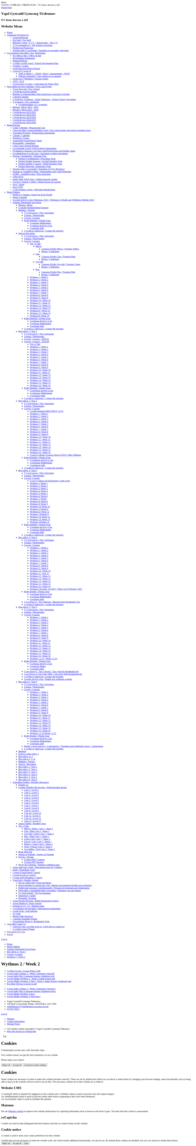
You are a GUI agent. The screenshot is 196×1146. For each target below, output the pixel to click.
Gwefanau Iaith (37, 228)
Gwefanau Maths (37, 666)
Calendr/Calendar (21, 97)
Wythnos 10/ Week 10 (40, 506)
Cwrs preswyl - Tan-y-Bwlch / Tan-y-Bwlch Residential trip (51, 671)
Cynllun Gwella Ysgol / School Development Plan (35, 63)
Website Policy (13, 1024)
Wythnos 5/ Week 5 (39, 493)
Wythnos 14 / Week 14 (40, 380)
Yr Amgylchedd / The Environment (34, 893)
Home (9, 32)
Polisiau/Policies (20, 61)
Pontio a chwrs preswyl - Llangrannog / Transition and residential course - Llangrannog (63, 746)
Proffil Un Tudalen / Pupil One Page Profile (32, 195)
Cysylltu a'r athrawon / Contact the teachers (43, 329)
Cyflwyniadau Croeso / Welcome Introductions (34, 189)
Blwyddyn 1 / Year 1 (27, 331)
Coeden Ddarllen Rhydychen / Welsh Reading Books (42, 787)
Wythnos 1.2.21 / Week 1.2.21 (43, 658)
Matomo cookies (15, 1111)
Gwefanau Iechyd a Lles (41, 225)
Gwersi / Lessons (32, 218)
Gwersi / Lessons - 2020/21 (36, 339)
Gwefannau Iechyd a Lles (41, 390)
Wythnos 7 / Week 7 (39, 292)
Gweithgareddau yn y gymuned (32, 104)
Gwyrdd (39, 262)
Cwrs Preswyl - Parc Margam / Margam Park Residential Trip (52, 602)
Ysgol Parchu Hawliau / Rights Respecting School (35, 901)
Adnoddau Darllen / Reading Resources (31, 782)
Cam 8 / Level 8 (31, 808)
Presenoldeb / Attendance (24, 143)
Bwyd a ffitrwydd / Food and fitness (34, 883)
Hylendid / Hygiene (27, 898)
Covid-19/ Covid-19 (22, 71)
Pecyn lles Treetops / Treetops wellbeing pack (39, 865)
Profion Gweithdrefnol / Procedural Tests (37, 158)
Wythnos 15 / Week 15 (40, 313)
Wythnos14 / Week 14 (40, 311)
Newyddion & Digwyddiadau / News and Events (29, 86)
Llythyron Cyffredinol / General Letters (30, 79)
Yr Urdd (16, 914)
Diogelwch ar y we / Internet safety (28, 906)
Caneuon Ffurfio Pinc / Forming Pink (58, 272)
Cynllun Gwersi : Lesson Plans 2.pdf (23, 971)
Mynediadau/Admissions (24, 58)
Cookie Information (16, 1021)
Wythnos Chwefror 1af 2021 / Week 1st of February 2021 (56, 589)
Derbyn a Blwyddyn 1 (28, 754)
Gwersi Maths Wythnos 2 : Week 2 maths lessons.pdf (31, 979)
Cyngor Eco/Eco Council (24, 875)
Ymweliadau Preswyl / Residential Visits (31, 921)
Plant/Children (13, 192)
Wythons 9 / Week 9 (39, 298)
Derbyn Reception (26, 233)
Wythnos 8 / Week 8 (39, 295)
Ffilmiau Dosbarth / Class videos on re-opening (39, 76)
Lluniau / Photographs (34, 215)
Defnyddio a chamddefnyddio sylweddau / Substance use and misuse (49, 890)
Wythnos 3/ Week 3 (39, 488)
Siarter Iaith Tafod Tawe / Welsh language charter (35, 179)
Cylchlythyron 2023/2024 (24, 117)
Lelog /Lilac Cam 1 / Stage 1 (37, 839)
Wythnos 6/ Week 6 (39, 496)
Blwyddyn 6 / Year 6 (27, 682)
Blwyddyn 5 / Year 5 (27, 607)
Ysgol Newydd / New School (26, 89)
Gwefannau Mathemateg (41, 393)
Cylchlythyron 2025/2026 (24, 122)
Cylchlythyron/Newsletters (25, 91)
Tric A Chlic (35, 244)
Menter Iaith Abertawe (23, 916)
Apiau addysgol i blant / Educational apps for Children (37, 867)
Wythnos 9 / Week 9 (39, 367)
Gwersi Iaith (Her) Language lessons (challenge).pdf (30, 976)
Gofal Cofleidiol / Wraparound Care (29, 128)
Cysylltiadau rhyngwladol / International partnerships (37, 908)
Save (26, 1143)
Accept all (17, 1065)
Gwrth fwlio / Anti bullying (25, 911)
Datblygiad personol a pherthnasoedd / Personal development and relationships (54, 888)
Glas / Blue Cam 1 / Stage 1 (36, 831)
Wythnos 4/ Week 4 (39, 491)
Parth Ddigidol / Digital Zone (37, 220)
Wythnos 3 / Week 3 (39, 282)
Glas (38, 254)
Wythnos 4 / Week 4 (39, 285)
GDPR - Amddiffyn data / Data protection (32, 174)
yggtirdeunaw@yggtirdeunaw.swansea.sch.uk (27, 1006)
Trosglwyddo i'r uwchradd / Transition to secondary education (41, 50)
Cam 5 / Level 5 (31, 800)
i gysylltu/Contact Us (16, 924)
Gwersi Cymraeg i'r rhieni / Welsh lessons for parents (37, 182)
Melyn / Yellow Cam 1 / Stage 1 (38, 828)
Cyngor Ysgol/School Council (26, 872)
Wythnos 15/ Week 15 (40, 519)
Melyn (38, 246)
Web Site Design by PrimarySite (21, 1031)
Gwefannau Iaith (37, 396)
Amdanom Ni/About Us (18, 35)
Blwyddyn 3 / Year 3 (27, 470)
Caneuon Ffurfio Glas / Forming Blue (58, 256)
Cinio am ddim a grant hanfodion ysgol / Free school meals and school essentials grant (52, 130)
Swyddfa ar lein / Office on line (27, 55)
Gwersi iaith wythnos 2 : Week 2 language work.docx (31, 989)
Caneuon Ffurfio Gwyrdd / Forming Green (60, 264)
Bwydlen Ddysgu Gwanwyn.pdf (22, 984)
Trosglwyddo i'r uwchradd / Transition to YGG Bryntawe (39, 169)
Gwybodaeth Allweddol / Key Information (26, 53)
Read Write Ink (25, 852)
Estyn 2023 (18, 187)
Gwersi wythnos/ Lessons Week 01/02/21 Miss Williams (55, 455)
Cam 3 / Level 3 (31, 795)
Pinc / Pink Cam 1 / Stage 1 (36, 836)
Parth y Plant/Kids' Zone (24, 870)
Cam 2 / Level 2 (31, 792)
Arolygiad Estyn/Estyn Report (26, 68)
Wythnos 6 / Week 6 (39, 290)
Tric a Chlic (35, 344)
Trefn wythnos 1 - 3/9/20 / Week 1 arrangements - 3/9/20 (44, 73)
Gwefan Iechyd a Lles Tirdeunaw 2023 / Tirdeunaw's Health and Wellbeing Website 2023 (53, 200)
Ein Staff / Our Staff (22, 40)
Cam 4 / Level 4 (31, 798)
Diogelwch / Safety (27, 895)
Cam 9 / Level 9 (31, 810)
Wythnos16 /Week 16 (39, 316)
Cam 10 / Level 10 (32, 813)
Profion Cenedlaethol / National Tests (29, 156)
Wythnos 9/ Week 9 (39, 504)
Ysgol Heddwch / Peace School (27, 903)
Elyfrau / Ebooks (26, 857)
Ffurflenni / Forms (21, 138)
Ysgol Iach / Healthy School (25, 880)
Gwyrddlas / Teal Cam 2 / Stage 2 (39, 849)
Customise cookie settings (35, 1065)
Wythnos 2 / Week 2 (39, 280)
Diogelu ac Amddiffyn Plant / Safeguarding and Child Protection (42, 171)
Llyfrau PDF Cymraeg (34, 859)
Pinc (38, 269)
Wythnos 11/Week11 (39, 509)
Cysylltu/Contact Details (24, 929)
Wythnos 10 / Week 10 (40, 300)
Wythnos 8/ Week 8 (39, 501)
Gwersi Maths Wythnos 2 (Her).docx (23, 996)
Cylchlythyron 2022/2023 (24, 115)
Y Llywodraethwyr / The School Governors (32, 45)
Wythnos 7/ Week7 (38, 499)
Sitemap (10, 1019)
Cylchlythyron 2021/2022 (24, 112)
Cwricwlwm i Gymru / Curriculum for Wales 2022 (36, 84)
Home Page (6, 7)
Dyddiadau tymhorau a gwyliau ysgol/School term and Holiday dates (44, 151)
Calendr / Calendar (21, 135)
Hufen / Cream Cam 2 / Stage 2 (38, 844)
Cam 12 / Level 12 (32, 818)
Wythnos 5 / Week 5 (39, 287)
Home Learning (20, 197)
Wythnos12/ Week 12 (39, 512)
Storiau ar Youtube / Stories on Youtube (36, 854)
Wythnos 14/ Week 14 (40, 517)
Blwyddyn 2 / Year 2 (27, 401)
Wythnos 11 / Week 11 (40, 303)
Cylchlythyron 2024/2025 (24, 120)
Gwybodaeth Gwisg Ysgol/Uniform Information (34, 148)
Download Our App (16, 932)
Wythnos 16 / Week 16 (40, 385)
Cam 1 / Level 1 (31, 790)
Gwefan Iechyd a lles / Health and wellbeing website (48, 679)
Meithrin (22, 751)
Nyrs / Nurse (18, 184)
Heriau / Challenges (50, 251)
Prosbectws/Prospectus (23, 48)
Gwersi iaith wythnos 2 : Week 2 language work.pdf (30, 973)
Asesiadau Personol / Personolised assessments (34, 133)
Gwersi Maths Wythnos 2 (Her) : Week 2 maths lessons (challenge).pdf (39, 981)
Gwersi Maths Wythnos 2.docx (21, 994)
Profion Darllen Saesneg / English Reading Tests (40, 161)
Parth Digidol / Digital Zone (37, 591)
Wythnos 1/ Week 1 (39, 483)
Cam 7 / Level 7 (31, 805)
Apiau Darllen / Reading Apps (32, 823)
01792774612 (13, 1009)
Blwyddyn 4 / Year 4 (27, 537)
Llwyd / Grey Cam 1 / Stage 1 (38, 841)
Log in (10, 934)
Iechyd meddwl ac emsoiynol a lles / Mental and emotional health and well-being (55, 885)
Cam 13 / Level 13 (32, 821)
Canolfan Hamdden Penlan (25, 919)
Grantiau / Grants (20, 66)
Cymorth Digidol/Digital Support (33, 207)
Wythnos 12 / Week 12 (40, 305)
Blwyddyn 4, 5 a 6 (26, 759)
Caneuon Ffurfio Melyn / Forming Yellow (60, 249)
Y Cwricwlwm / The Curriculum (39, 213)
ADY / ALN (18, 81)
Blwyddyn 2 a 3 (25, 756)
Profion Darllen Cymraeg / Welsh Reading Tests (40, 164)
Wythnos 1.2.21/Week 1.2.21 (43, 733)
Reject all (6, 1065)
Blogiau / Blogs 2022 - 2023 (25, 107)
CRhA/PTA (18, 177)
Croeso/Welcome (20, 37)
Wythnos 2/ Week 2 (39, 486)
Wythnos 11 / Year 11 (39, 573)
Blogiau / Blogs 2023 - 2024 (25, 110)
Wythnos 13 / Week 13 (40, 308)
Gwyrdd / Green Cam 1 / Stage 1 (39, 834)
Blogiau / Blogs (25, 205)
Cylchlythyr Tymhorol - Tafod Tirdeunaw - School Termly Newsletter (44, 99)
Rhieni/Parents (13, 125)
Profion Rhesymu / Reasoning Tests (34, 166)
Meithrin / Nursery (26, 210)
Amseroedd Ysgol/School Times (27, 140)
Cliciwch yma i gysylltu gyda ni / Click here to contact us (38, 926)
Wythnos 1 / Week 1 (39, 277)
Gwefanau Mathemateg (40, 223)
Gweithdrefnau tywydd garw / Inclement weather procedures (40, 153)
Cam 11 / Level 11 (32, 816)
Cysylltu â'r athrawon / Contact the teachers (43, 231)
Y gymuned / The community (26, 102)
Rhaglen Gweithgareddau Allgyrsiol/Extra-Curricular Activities (41, 94)
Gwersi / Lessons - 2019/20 (36, 341)
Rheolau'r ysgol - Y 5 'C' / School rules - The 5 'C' (35, 43)
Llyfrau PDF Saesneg (34, 862)
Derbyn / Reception (27, 764)
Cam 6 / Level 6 (31, 803)
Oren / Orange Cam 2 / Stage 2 (38, 847)
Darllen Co (23, 785)
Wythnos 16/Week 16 (39, 522)
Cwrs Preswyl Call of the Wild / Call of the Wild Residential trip (53, 674)
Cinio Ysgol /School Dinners (26, 146)
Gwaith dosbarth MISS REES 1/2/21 (46, 411)
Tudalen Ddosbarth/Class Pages (27, 202)
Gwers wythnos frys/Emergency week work (50, 481)
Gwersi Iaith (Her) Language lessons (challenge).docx (31, 991)
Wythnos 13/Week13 (39, 514)
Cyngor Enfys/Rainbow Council (27, 877)
